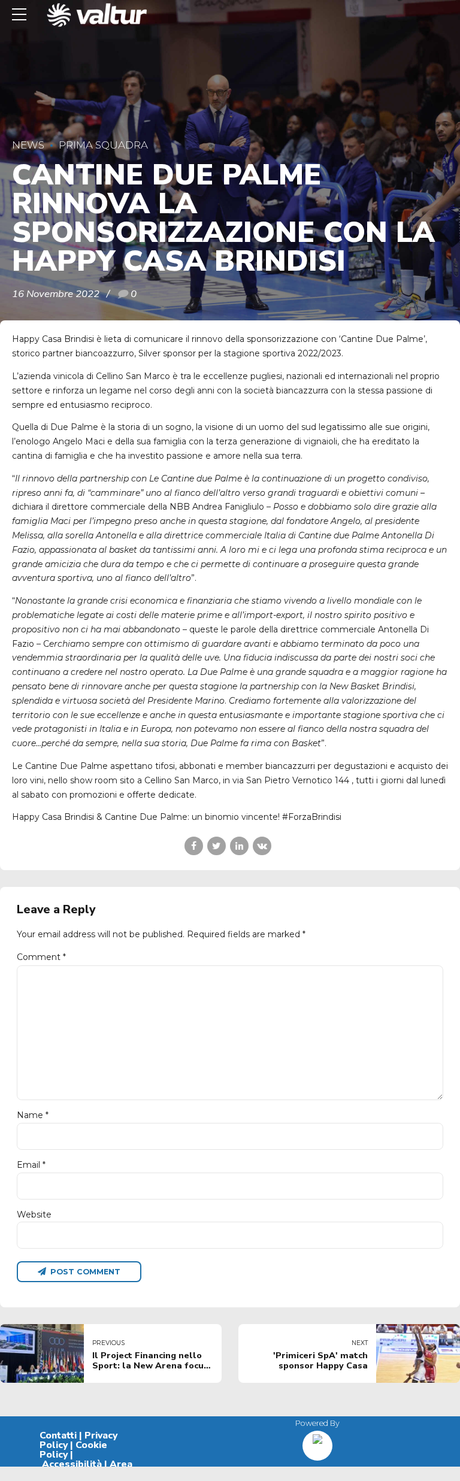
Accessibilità (72, 1464)
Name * (33, 1115)
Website (34, 1214)
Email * (31, 1164)
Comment (41, 957)
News (28, 145)
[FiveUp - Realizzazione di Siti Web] (317, 1441)
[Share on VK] (262, 846)
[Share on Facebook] (193, 846)
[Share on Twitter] (216, 846)
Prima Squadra (103, 145)
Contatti (58, 1435)
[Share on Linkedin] (239, 846)
